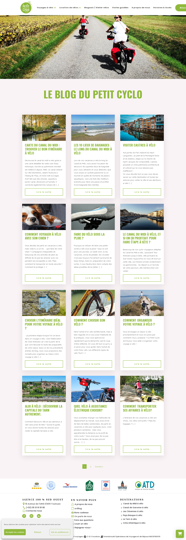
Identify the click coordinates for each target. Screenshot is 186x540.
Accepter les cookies (15, 532)
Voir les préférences (60, 532)
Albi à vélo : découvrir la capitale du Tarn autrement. (43, 410)
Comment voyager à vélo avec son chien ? (43, 236)
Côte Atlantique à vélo (134, 523)
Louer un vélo (81, 523)
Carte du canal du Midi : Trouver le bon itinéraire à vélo (43, 149)
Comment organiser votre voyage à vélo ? (139, 322)
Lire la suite (43, 192)
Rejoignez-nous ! (83, 527)
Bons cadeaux (81, 512)
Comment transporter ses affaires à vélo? (139, 408)
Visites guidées (120, 7)
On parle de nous (83, 516)
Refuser (37, 532)
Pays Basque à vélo (132, 515)
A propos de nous (141, 7)
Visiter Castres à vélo (139, 145)
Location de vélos (68, 7)
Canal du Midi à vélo (133, 503)
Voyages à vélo (45, 7)
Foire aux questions (83, 520)
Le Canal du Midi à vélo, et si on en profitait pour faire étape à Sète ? (142, 238)
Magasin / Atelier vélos (96, 7)
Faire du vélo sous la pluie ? (89, 236)
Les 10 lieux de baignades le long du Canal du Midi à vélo (93, 149)
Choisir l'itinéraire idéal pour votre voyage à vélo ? (43, 324)
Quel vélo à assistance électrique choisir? (90, 408)
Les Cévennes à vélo (133, 511)
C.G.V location (93, 536)
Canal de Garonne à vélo (135, 507)
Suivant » (99, 466)
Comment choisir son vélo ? (89, 322)
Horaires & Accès (162, 7)
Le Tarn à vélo (130, 519)
